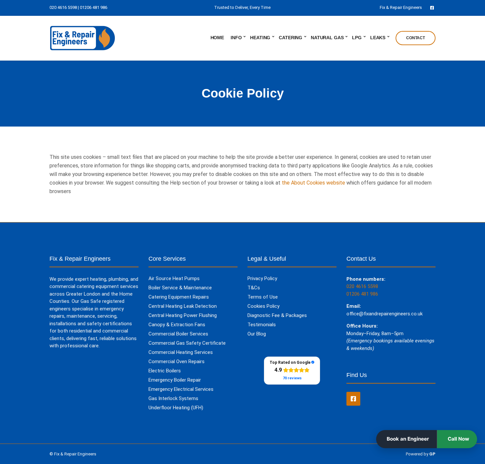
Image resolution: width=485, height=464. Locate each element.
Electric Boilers (164, 371)
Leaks (377, 37)
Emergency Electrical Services (180, 389)
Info (236, 37)
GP (432, 453)
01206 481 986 (93, 7)
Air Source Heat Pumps (174, 278)
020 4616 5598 (362, 286)
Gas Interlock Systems (173, 398)
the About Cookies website (313, 183)
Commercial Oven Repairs (176, 361)
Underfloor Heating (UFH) (175, 408)
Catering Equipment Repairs (178, 297)
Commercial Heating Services (180, 352)
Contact (415, 38)
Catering (290, 37)
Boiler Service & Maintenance (180, 288)
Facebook (432, 7)
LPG (357, 37)
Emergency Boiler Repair (174, 380)
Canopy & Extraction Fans (176, 325)
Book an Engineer (408, 439)
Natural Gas (327, 37)
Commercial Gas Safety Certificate (187, 343)
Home (217, 37)
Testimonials (261, 325)
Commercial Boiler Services (178, 334)
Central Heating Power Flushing (182, 315)
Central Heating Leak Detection (182, 306)
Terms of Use (262, 297)
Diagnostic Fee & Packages (277, 315)
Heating (260, 37)
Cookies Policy (263, 306)
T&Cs (253, 288)
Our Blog (256, 334)
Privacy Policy (262, 278)
